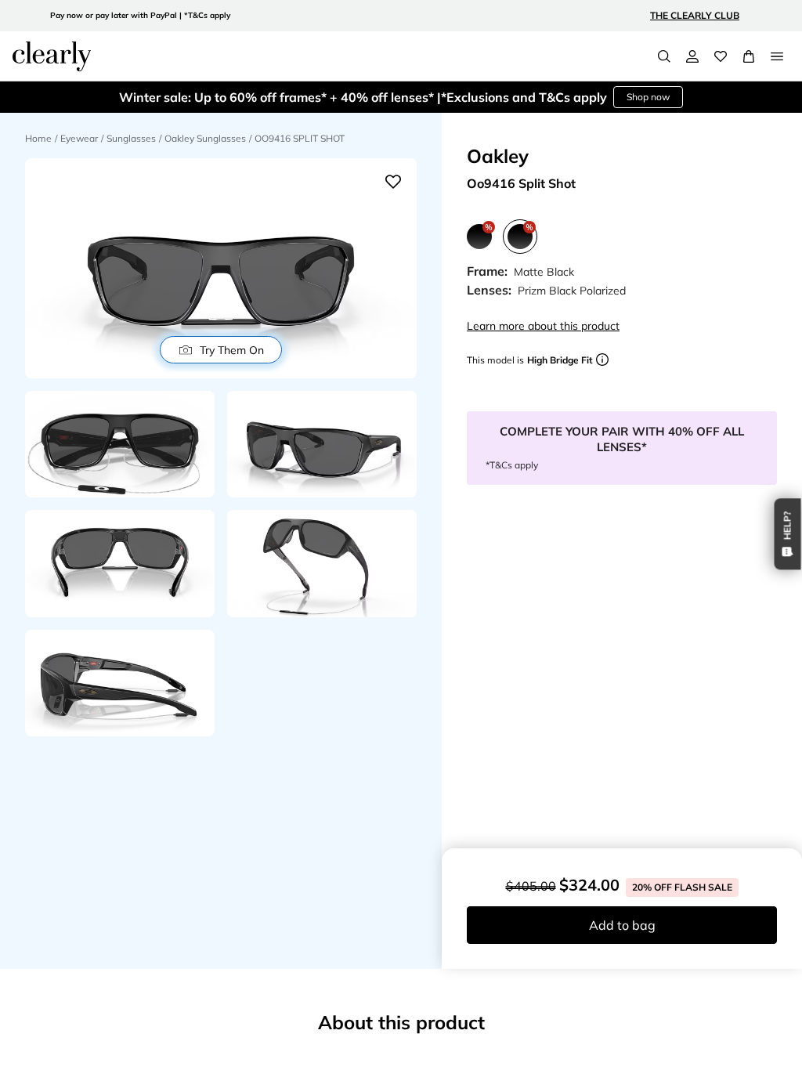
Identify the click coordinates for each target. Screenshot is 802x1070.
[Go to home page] (52, 56)
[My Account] (692, 56)
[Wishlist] (720, 56)
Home (38, 138)
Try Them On (232, 350)
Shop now (648, 97)
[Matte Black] (479, 236)
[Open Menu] (776, 56)
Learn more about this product (543, 326)
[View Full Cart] (748, 56)
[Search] (664, 56)
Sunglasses (131, 138)
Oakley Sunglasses (205, 138)
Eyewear (79, 138)
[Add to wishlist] (393, 182)
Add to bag (622, 925)
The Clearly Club (694, 15)
